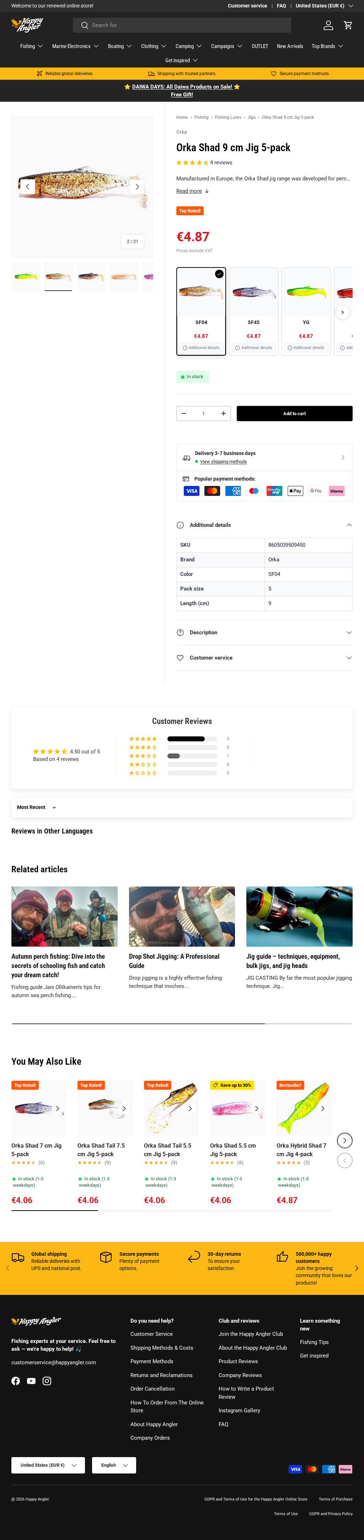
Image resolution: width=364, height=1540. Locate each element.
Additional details (204, 347)
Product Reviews (238, 1361)
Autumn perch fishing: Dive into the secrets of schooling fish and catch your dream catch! (58, 966)
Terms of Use (286, 1514)
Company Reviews (240, 1375)
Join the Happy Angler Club (251, 1334)
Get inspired (314, 1356)
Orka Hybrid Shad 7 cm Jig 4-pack (301, 1150)
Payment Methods (151, 1361)
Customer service (247, 6)
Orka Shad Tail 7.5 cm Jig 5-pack (101, 1150)
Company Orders (150, 1438)
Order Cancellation (152, 1389)
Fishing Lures (228, 117)
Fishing (201, 117)
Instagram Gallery (239, 1410)
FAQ (281, 6)
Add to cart (294, 413)
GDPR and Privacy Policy (331, 1514)
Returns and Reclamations (161, 1375)
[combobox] (182, 25)
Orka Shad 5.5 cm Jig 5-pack (233, 1150)
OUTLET (260, 46)
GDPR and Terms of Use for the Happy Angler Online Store (255, 1499)
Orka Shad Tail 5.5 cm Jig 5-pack (167, 1150)
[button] (348, 25)
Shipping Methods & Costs (161, 1348)
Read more (189, 191)
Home (182, 117)
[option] (201, 311)
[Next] (343, 312)
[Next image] (57, 1108)
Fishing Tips (314, 1342)
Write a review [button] (297, 755)
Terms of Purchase (336, 1499)
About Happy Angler (154, 1424)
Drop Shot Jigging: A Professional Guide (174, 961)
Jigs (252, 117)
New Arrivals (290, 46)
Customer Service (151, 1334)
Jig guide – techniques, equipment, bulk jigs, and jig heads (293, 961)
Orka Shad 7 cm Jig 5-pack (36, 1150)
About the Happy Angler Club (253, 1348)
